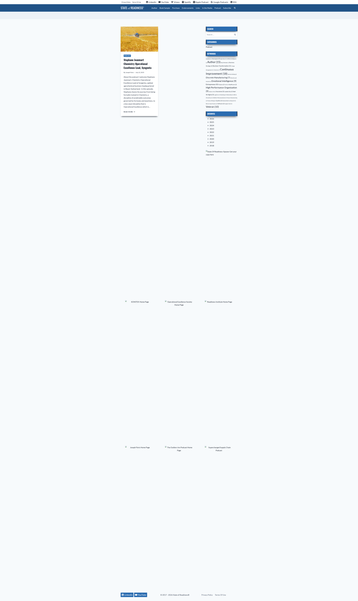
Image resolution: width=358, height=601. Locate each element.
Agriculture (223, 58)
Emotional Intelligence (224, 81)
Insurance (220, 91)
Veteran (212, 106)
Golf (226, 84)
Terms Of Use (136, 2)
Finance (221, 84)
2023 (212, 129)
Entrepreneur (212, 84)
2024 (212, 125)
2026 (212, 119)
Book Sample (165, 8)
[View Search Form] (234, 8)
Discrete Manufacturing (218, 77)
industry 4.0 (212, 91)
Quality (219, 100)
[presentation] (139, 39)
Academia (209, 58)
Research (233, 100)
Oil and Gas (209, 97)
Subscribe (227, 8)
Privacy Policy (126, 2)
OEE (235, 94)
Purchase (176, 8)
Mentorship (229, 94)
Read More (129, 112)
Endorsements (188, 8)
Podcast (217, 8)
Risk (207, 103)
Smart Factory (213, 103)
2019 (212, 142)
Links (198, 8)
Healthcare (233, 84)
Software (221, 103)
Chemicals (217, 70)
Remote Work (226, 100)
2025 (212, 122)
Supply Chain (228, 103)
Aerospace (216, 59)
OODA (215, 97)
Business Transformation (222, 66)
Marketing (223, 94)
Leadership (228, 91)
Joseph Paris (130, 72)
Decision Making (232, 74)
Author (154, 8)
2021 (212, 135)
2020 (212, 139)
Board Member (225, 62)
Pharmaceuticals (222, 97)
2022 (212, 132)
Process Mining (211, 100)
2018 (212, 145)
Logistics (217, 94)
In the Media (207, 8)
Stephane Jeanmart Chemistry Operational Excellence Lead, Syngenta (137, 64)
